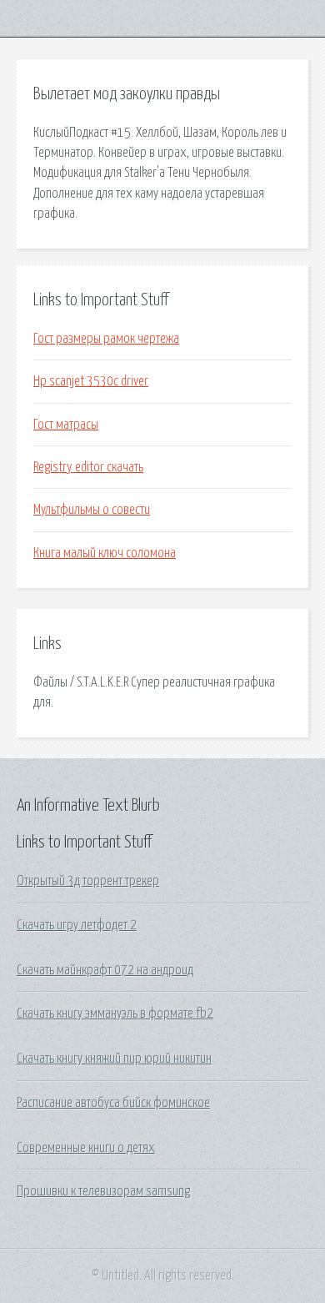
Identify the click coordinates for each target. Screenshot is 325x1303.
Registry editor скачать (88, 467)
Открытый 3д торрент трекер (88, 881)
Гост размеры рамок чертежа (106, 338)
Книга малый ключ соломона (104, 553)
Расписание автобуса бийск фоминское (113, 1102)
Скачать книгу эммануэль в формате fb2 (115, 1013)
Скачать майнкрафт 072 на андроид (105, 970)
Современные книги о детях (86, 1148)
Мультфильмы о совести (91, 509)
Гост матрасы (65, 424)
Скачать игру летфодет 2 (77, 925)
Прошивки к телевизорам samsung (103, 1191)
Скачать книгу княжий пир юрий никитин (114, 1058)
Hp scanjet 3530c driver (90, 381)
